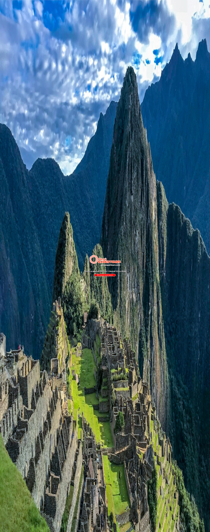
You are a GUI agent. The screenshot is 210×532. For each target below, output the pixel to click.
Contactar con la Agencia (106, 275)
